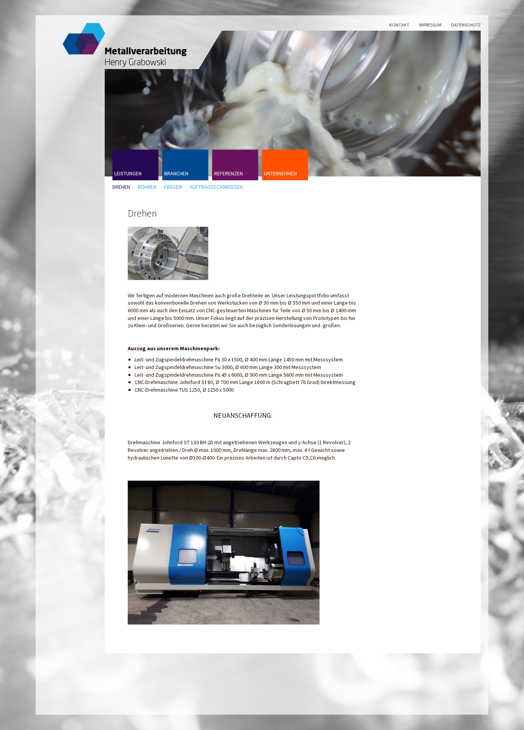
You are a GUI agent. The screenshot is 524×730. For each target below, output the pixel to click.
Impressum (430, 25)
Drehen (121, 187)
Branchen (176, 173)
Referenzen (228, 173)
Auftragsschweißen (216, 187)
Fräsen (173, 187)
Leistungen (128, 173)
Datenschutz (466, 25)
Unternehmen (280, 173)
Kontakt (399, 25)
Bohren (147, 187)
